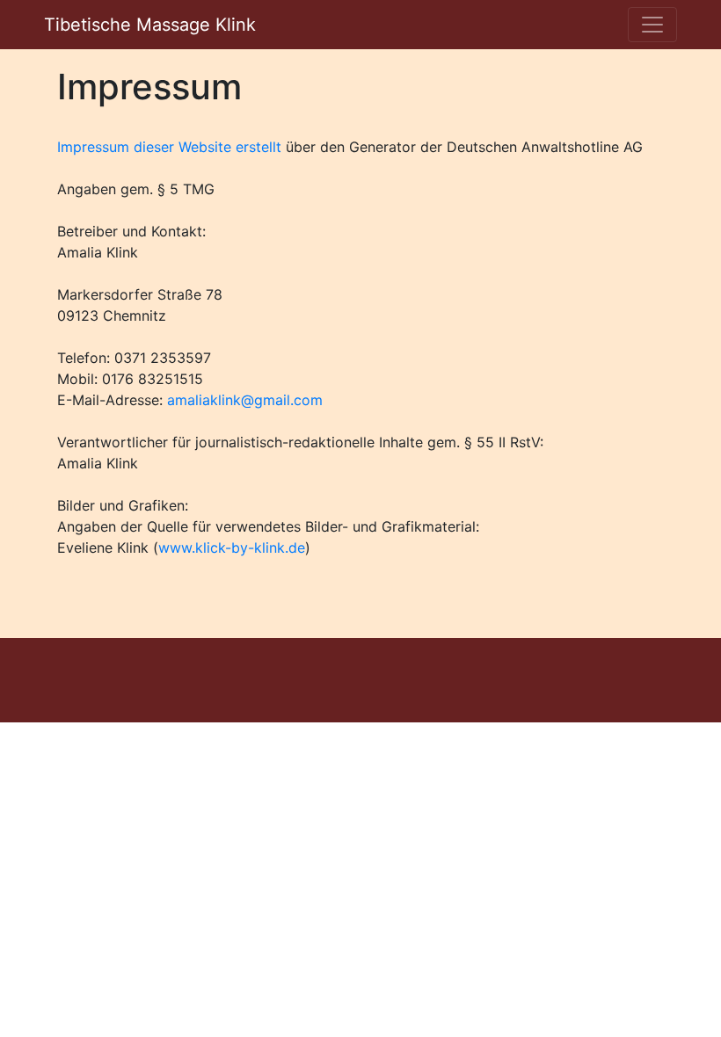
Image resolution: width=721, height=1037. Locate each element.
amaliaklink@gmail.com (245, 400)
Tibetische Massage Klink (150, 24)
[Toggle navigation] (652, 24)
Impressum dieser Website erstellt (169, 147)
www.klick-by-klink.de (231, 547)
